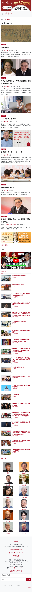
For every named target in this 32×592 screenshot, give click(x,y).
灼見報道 (3, 78)
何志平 (14, 286)
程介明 (6, 50)
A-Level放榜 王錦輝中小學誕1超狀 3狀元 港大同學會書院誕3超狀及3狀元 (21, 359)
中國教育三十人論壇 (10, 224)
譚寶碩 (14, 323)
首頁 (2, 19)
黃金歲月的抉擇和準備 (18, 367)
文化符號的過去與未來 (18, 284)
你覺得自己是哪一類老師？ (19, 275)
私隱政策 (29, 587)
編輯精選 (14, 388)
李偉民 (14, 452)
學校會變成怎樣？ (7, 187)
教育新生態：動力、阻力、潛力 (12, 152)
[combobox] (16, 250)
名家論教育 (3, 216)
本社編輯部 (7, 86)
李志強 (14, 396)
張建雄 (14, 368)
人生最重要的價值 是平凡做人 (20, 321)
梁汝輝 (14, 443)
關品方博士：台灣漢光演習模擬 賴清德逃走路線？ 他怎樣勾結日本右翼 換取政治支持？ (21, 350)
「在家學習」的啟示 (8, 119)
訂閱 (28, 579)
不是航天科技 (15, 394)
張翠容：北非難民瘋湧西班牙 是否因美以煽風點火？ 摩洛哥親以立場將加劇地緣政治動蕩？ (21, 433)
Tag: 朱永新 (7, 19)
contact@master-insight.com (17, 568)
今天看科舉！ (6, 47)
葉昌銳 (14, 277)
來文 (13, 379)
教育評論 (3, 44)
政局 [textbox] (3, 250)
